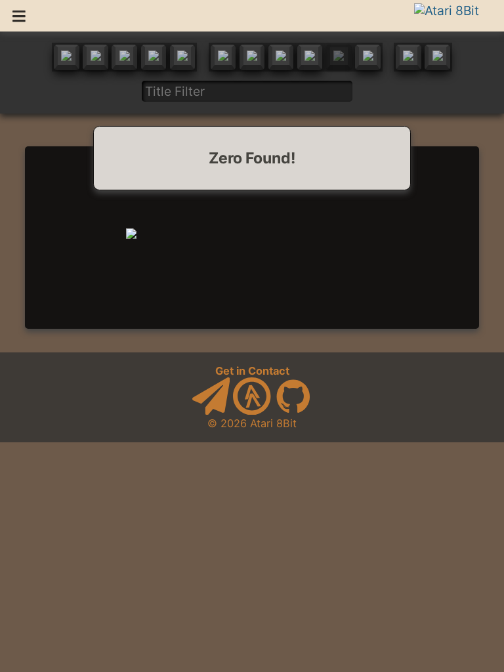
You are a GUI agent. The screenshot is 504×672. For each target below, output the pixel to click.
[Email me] (211, 410)
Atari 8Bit (273, 423)
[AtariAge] (251, 410)
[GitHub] (293, 410)
